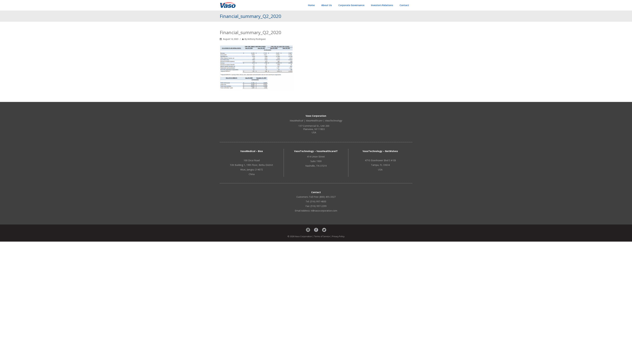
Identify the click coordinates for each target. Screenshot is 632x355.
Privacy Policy (338, 236)
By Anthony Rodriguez (255, 39)
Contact (404, 5)
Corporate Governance (351, 5)
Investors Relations (382, 5)
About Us (326, 5)
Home (311, 5)
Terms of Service (322, 236)
